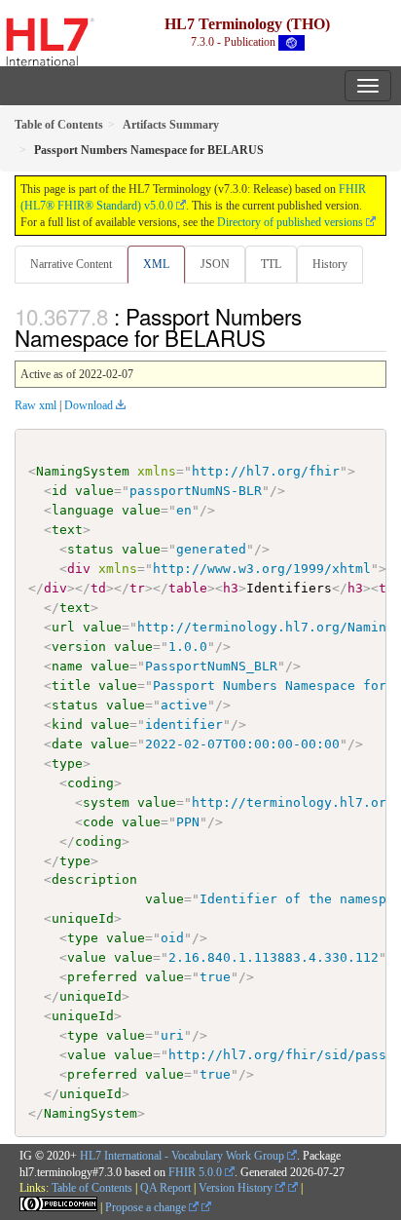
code (98, 822)
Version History (237, 1188)
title (71, 685)
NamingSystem (82, 471)
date (67, 744)
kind (67, 724)
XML (156, 264)
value (94, 490)
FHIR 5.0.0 (195, 1172)
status (90, 549)
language (83, 510)
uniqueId (83, 918)
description (94, 879)
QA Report (165, 1188)
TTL (271, 264)
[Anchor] (276, 337)
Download (88, 405)
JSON (215, 264)
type (67, 763)
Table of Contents (92, 1188)
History (329, 264)
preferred (102, 977)
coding (90, 783)
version (79, 646)
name (67, 666)
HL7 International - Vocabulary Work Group (182, 1156)
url (63, 627)
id (59, 490)
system (106, 802)
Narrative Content (71, 264)
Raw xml (35, 405)
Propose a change (147, 1207)
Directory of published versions (290, 222)
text (67, 529)
